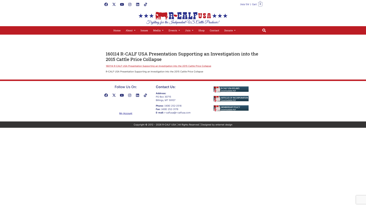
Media (157, 30)
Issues (144, 30)
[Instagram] (129, 4)
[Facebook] (106, 4)
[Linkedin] (137, 4)
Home (117, 30)
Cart (254, 4)
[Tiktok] (145, 4)
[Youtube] (122, 4)
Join (188, 30)
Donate (228, 30)
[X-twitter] (114, 4)
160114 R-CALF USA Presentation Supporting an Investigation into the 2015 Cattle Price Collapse (158, 66)
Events (173, 30)
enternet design (223, 124)
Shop (201, 30)
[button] (130, 30)
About (129, 30)
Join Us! (244, 4)
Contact (214, 30)
